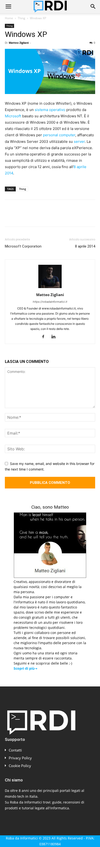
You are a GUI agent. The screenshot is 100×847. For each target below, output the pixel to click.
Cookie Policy (20, 765)
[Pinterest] (32, 217)
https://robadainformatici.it (50, 301)
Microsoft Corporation (23, 246)
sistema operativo (50, 109)
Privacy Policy (20, 757)
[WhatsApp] (43, 217)
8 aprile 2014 (85, 246)
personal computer (59, 135)
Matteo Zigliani (19, 42)
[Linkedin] (54, 217)
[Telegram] (77, 217)
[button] (8, 6)
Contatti (15, 750)
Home (9, 18)
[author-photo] (50, 288)
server (79, 141)
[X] (21, 217)
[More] (88, 217)
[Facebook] (10, 217)
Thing (21, 18)
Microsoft (13, 116)
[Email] (65, 217)
